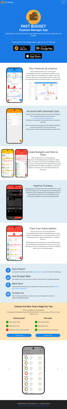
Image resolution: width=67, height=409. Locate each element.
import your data (38, 272)
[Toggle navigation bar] (63, 2)
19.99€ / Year (19, 335)
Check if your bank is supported (43, 118)
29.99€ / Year (48, 335)
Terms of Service (23, 405)
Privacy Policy (33, 405)
